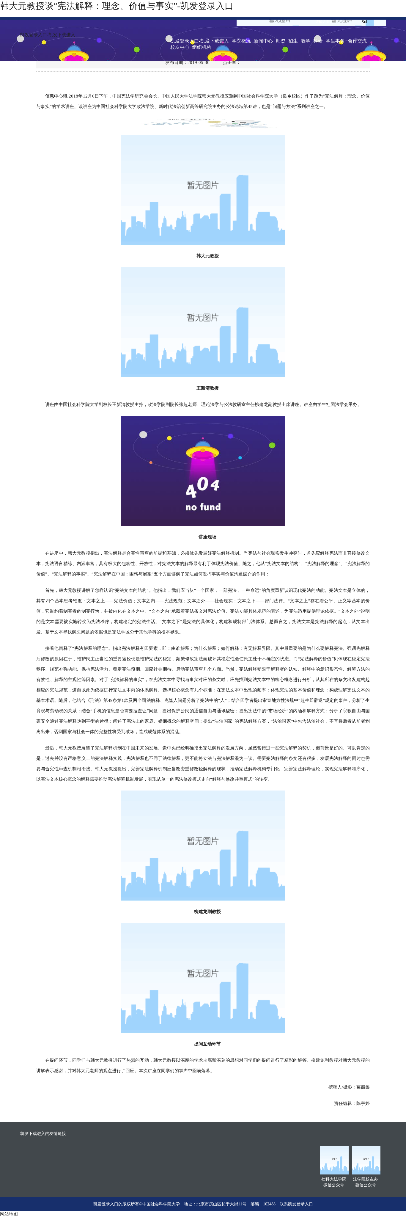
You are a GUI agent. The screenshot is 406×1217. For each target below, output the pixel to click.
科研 (318, 40)
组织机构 (201, 47)
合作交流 (357, 40)
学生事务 (335, 40)
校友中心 (179, 47)
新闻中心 (263, 40)
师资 (280, 40)
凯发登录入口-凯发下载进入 (47, 34)
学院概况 (241, 40)
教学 (305, 40)
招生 (293, 40)
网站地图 (9, 1214)
